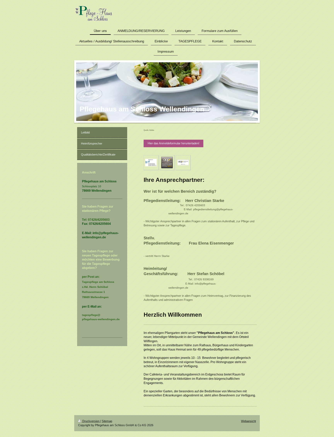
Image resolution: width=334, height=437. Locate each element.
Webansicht (248, 421)
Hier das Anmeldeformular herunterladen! (173, 143)
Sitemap (107, 421)
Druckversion (91, 421)
